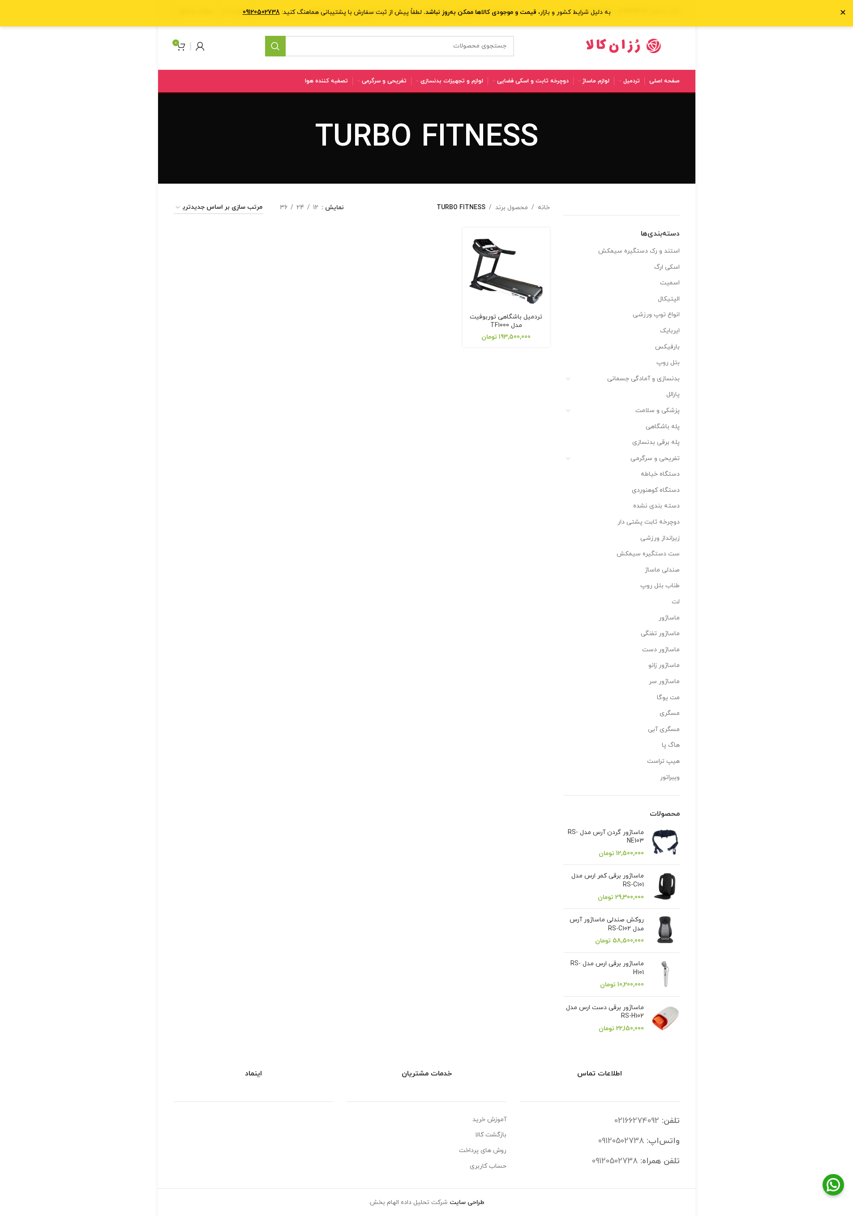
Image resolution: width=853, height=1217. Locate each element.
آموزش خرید (489, 1119)
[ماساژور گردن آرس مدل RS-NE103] (665, 843)
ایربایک (670, 331)
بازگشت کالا (490, 1135)
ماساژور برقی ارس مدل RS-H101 (607, 968)
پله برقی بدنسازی (656, 442)
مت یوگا (668, 697)
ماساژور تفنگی (660, 633)
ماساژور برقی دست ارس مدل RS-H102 (605, 1012)
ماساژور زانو (664, 665)
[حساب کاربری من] (200, 46)
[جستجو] (275, 46)
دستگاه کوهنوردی (656, 490)
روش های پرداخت (482, 1150)
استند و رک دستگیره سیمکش (639, 251)
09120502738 (621, 1141)
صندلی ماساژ (662, 570)
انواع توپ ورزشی (656, 314)
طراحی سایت (467, 1202)
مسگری (670, 713)
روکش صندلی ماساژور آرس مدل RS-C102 (607, 924)
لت (676, 602)
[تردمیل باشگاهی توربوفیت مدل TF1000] (506, 271)
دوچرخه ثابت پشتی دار (648, 522)
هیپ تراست (663, 761)
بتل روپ (668, 362)
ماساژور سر (664, 681)
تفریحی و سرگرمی (655, 458)
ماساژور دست (661, 649)
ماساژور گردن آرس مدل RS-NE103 (606, 837)
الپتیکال (669, 299)
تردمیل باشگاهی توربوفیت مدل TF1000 (506, 321)
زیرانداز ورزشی (660, 538)
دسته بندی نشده (656, 506)
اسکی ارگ (667, 267)
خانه (544, 207)
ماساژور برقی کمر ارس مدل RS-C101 (607, 880)
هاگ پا (671, 745)
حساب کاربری (488, 1166)
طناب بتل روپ (660, 585)
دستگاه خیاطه (660, 474)
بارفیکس (667, 347)
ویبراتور (670, 777)
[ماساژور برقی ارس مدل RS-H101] (665, 974)
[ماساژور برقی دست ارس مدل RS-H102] (665, 1018)
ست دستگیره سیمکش (648, 554)
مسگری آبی (664, 729)
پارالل (673, 394)
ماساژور (669, 618)
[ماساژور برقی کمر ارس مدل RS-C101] (665, 887)
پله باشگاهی (663, 426)
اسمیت (670, 283)
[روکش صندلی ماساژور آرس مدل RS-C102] (665, 931)
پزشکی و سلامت (657, 410)
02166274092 (636, 1121)
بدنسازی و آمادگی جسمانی (643, 378)
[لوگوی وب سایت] (624, 45)
